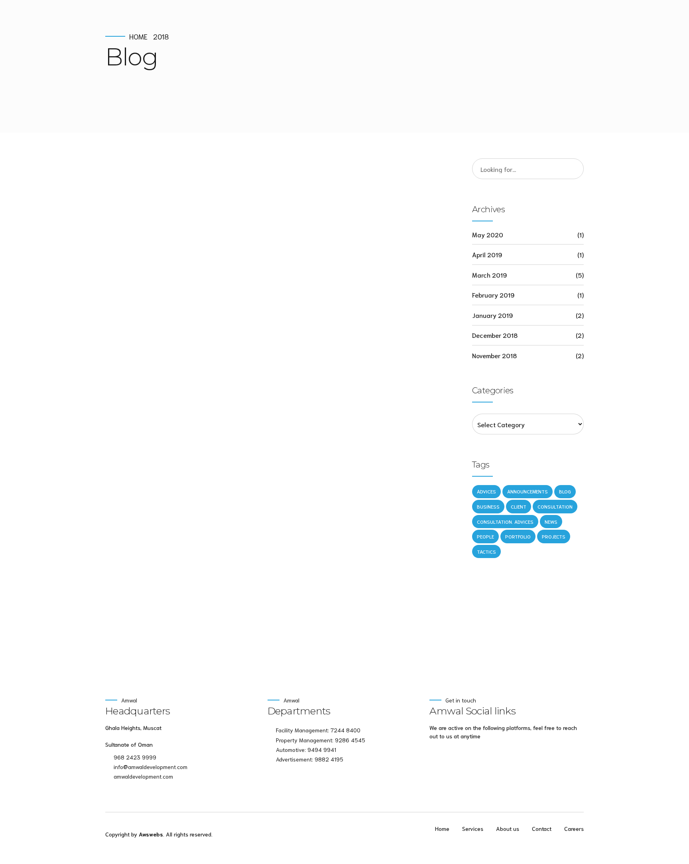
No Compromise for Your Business (249, 286)
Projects (184, 513)
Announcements (527, 491)
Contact (541, 828)
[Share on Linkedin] (143, 368)
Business (488, 506)
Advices (137, 270)
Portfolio (518, 536)
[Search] (573, 168)
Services (472, 828)
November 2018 (494, 355)
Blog (160, 270)
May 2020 (487, 234)
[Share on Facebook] (111, 368)
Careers (574, 828)
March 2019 (489, 274)
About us (507, 828)
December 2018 (495, 335)
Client (518, 506)
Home (138, 36)
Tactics (486, 551)
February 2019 (493, 294)
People (485, 536)
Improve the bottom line (208, 530)
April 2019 (487, 254)
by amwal (196, 308)
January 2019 (492, 315)
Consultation (555, 506)
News (179, 270)
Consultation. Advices (505, 522)
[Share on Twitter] (127, 368)
